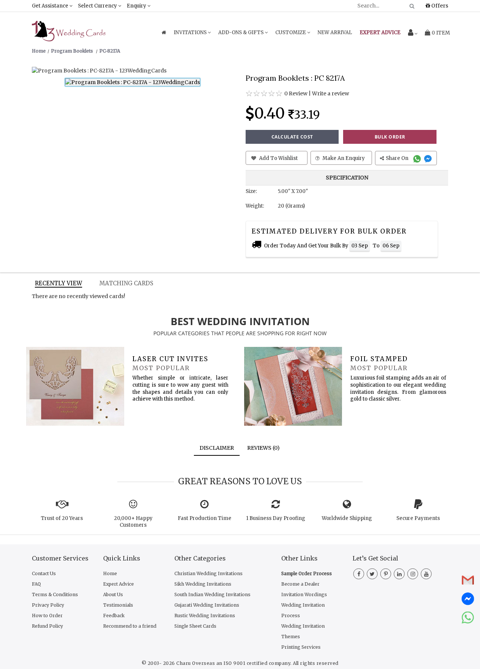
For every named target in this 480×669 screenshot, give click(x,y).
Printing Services (301, 647)
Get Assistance (50, 6)
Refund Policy (47, 626)
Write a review (330, 93)
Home (110, 573)
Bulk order (390, 137)
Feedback (113, 615)
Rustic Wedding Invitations (204, 615)
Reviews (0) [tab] (263, 447)
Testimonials (118, 605)
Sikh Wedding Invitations (202, 584)
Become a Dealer (300, 584)
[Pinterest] (386, 574)
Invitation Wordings (304, 594)
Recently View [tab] (58, 283)
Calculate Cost (292, 137)
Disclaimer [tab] (217, 447)
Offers (439, 5)
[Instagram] (412, 574)
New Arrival (335, 32)
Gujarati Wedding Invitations (206, 605)
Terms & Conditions (55, 594)
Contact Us (44, 573)
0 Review (296, 93)
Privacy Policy (48, 605)
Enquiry (137, 6)
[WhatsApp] (418, 158)
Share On (398, 158)
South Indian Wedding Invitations (212, 594)
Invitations (191, 32)
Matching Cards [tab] (126, 283)
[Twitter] (372, 574)
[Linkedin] (399, 574)
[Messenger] (429, 158)
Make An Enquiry (343, 158)
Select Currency (98, 6)
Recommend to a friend (129, 626)
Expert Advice (118, 584)
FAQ (36, 584)
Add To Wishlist (278, 158)
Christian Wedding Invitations (208, 573)
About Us (113, 594)
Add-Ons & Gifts (241, 32)
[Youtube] (426, 574)
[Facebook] (358, 574)
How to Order (47, 615)
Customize (291, 32)
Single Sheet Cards (195, 626)
